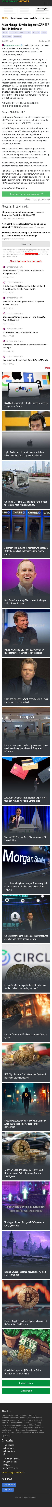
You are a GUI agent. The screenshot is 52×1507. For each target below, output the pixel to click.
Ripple (36, 32)
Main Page (26, 1390)
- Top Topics (8, 1445)
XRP (44, 32)
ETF (29, 32)
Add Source (9, 1484)
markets (33, 18)
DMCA (6, 1464)
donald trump (16, 18)
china (26, 18)
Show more (26, 244)
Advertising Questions (12, 1472)
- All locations (8, 1451)
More (47, 368)
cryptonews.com (15, 267)
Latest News (26, 1383)
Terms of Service (11, 1458)
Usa (5, 32)
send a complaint (31, 254)
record (41, 18)
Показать (5, 1436)
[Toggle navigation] (46, 3)
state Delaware (17, 32)
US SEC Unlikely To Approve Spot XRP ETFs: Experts (20, 332)
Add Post (7, 1489)
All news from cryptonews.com (37, 199)
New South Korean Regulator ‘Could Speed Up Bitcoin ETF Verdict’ (25, 360)
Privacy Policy (10, 1461)
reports (18, 37)
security (7, 37)
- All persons (8, 1448)
